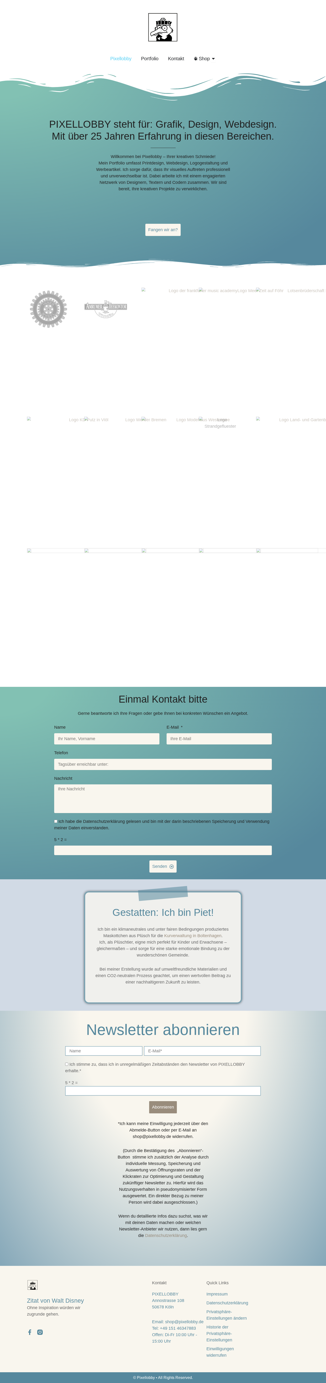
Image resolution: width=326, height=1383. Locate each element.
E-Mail (173, 727)
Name (60, 727)
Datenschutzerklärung (166, 1235)
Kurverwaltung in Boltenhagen (192, 935)
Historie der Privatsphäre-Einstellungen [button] (219, 1333)
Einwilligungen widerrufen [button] (220, 1352)
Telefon (61, 752)
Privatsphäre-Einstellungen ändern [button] (226, 1315)
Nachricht (63, 778)
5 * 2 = (60, 839)
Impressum (217, 1294)
